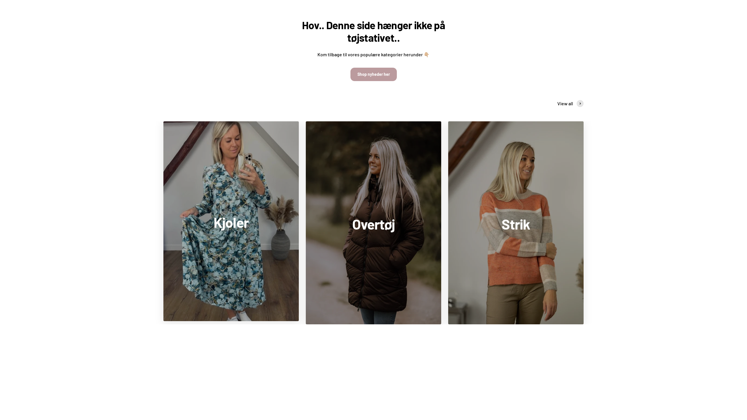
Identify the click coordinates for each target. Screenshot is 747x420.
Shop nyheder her (373, 74)
